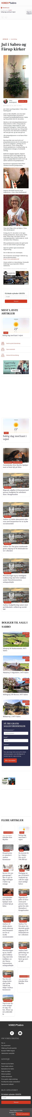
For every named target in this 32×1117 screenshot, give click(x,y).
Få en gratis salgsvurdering (9, 1079)
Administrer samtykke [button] (7, 1053)
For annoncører (5, 1045)
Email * (6, 737)
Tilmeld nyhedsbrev (23, 1114)
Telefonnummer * (9, 730)
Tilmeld (16, 301)
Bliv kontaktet (10, 760)
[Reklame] (16, 278)
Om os (3, 1043)
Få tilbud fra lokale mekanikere (10, 1082)
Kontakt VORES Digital (8, 1051)
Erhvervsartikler (6, 1074)
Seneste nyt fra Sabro (7, 1064)
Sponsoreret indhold (7, 1084)
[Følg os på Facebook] (12, 1033)
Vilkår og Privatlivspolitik (9, 1048)
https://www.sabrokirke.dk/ (11, 259)
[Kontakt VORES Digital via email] (20, 1033)
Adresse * (6, 744)
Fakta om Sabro (6, 1071)
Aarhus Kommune (6, 1076)
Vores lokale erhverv (7, 1066)
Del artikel (21, 101)
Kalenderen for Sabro (7, 1069)
